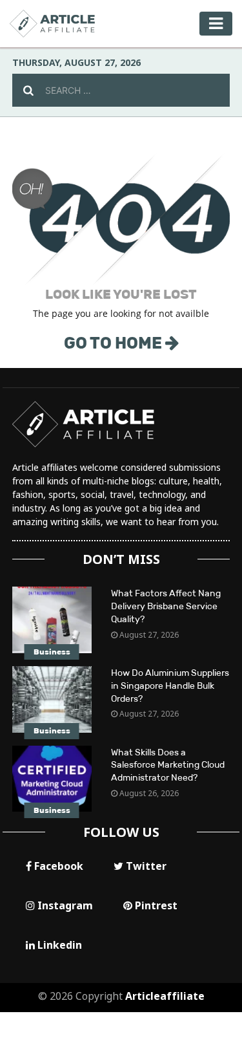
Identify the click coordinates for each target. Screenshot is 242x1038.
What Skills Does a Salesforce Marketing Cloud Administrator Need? (168, 765)
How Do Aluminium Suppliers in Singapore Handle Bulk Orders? (170, 685)
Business (52, 651)
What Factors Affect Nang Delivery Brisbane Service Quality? (166, 606)
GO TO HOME (114, 343)
